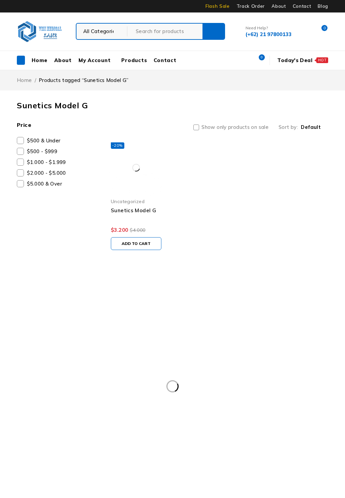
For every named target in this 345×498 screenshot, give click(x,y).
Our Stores (40, 350)
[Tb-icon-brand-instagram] (75, 391)
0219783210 (36, 371)
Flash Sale (218, 6)
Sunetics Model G (133, 210)
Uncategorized (128, 201)
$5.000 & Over (44, 184)
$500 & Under (44, 140)
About (279, 6)
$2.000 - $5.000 (46, 173)
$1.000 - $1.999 (46, 162)
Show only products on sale (235, 127)
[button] (136, 243)
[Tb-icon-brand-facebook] (25, 391)
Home (24, 80)
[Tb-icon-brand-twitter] (50, 391)
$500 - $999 (42, 151)
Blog (323, 6)
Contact (302, 6)
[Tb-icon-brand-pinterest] (25, 410)
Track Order (251, 6)
